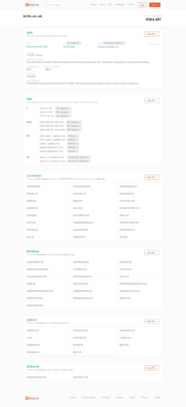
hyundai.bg (32, 215)
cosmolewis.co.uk (81, 262)
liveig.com (31, 283)
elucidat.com (32, 208)
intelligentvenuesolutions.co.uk (133, 283)
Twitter (157, 397)
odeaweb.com (79, 193)
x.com (29, 337)
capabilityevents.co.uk (130, 291)
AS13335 (101, 47)
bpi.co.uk (77, 352)
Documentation (89, 397)
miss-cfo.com (125, 269)
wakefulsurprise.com (82, 276)
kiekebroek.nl (79, 237)
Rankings (120, 4)
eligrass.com (125, 298)
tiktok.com (124, 344)
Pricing (131, 4)
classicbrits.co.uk (80, 377)
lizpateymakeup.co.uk (83, 298)
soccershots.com (127, 200)
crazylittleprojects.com (83, 222)
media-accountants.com (37, 269)
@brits (48, 69)
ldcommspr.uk (126, 262)
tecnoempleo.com (81, 215)
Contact (119, 397)
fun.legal (123, 237)
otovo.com (78, 208)
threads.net (78, 344)
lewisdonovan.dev (35, 298)
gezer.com (124, 215)
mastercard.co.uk (127, 330)
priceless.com (33, 330)
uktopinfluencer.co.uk (36, 377)
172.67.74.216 (69, 47)
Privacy (144, 397)
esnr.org (30, 237)
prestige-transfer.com (129, 208)
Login (142, 5)
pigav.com (77, 200)
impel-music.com (80, 283)
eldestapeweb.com (81, 186)
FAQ (110, 4)
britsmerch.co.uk (80, 330)
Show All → (102, 179)
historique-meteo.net (129, 222)
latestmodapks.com (128, 186)
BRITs (29, 69)
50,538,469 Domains (114, 43)
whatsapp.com (33, 352)
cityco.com (124, 276)
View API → (152, 34)
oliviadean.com (80, 269)
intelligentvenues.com (83, 291)
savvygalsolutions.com (37, 276)
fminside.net (32, 193)
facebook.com (79, 337)
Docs (102, 4)
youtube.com (125, 337)
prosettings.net (33, 186)
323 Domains (74, 43)
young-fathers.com (35, 262)
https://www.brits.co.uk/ (37, 46)
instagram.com (33, 344)
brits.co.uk (31, 222)
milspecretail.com (127, 229)
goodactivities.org (35, 305)
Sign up (154, 5)
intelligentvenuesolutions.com (40, 291)
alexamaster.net (127, 193)
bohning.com (32, 229)
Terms (132, 397)
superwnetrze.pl (80, 229)
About (93, 4)
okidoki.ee (31, 200)
